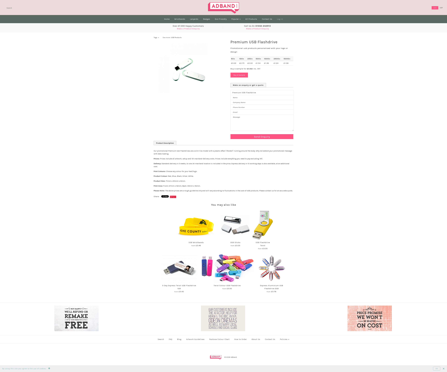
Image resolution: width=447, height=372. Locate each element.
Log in (280, 19)
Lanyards (194, 19)
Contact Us (267, 19)
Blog (179, 339)
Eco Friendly (221, 19)
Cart (435, 8)
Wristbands (179, 19)
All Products (251, 19)
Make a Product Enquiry (188, 29)
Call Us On (257, 26)
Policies (284, 339)
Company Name (239, 102)
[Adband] (223, 4)
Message (236, 117)
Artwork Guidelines (195, 339)
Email (235, 112)
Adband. (234, 357)
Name (235, 97)
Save (174, 197)
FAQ (170, 339)
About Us (256, 339)
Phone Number (239, 107)
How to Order (240, 339)
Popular (236, 19)
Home (167, 19)
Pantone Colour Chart (219, 339)
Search (161, 339)
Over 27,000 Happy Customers (188, 26)
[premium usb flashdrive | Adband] (185, 44)
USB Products (176, 37)
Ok (436, 368)
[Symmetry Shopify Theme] (76, 331)
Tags (156, 37)
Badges (206, 19)
